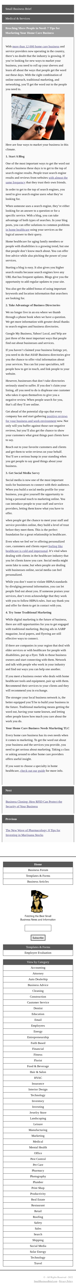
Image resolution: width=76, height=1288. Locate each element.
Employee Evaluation (38, 952)
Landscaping (38, 1118)
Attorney (38, 973)
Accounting (38, 967)
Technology (38, 1095)
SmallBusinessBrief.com (45, 1281)
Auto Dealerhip (38, 979)
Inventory (38, 1101)
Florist (38, 1060)
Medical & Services (17, 18)
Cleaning (38, 991)
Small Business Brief (18, 9)
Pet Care (38, 1164)
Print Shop (38, 1188)
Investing (38, 1106)
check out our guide (32, 770)
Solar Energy (38, 1251)
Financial (38, 1048)
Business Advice (38, 985)
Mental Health (38, 1147)
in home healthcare (18, 229)
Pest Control (38, 1159)
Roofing (38, 1217)
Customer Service (38, 1002)
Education (38, 1014)
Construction (38, 996)
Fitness (38, 1054)
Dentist (38, 1008)
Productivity (38, 1193)
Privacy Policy (66, 1281)
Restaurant (38, 1205)
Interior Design (38, 1089)
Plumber (38, 1182)
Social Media (38, 1246)
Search (38, 1234)
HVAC (38, 1077)
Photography (38, 1176)
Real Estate (38, 1199)
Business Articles (38, 881)
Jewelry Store (38, 1112)
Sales (38, 1228)
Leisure (38, 1124)
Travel (38, 1263)
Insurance (38, 1083)
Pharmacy (38, 1170)
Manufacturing (38, 1130)
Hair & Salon (38, 1072)
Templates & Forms (38, 875)
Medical (38, 1141)
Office (38, 1153)
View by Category (38, 962)
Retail (38, 1211)
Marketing (38, 1135)
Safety (38, 1222)
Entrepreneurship (38, 1037)
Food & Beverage (38, 1066)
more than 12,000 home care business (35, 46)
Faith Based (38, 1043)
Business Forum (38, 870)
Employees (38, 1025)
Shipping (38, 1240)
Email (38, 1020)
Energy (38, 1031)
